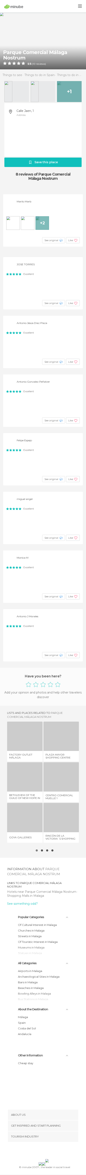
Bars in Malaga (28, 982)
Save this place (46, 162)
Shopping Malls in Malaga (25, 896)
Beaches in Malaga (31, 988)
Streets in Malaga (30, 936)
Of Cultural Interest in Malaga (37, 925)
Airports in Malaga (30, 971)
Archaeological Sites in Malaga (38, 976)
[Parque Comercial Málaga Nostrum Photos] (43, 41)
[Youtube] (53, 1151)
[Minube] (13, 6)
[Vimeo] (47, 1151)
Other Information (30, 1055)
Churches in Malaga (31, 930)
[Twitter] (42, 1151)
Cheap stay (25, 1063)
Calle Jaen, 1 (25, 111)
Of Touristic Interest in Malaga (38, 941)
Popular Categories (31, 917)
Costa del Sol (27, 1028)
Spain (22, 1022)
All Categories (27, 963)
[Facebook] (36, 1151)
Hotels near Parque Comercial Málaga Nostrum (42, 892)
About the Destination (33, 1009)
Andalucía (24, 1034)
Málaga (23, 1017)
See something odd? (22, 903)
